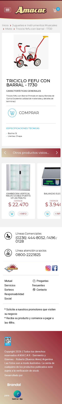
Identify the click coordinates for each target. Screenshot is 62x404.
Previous (6, 52)
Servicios (9, 285)
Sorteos (9, 289)
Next (55, 52)
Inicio (5, 25)
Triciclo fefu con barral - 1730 (34, 28)
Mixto (8, 28)
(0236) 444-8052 (30, 237)
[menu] (7, 10)
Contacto (41, 289)
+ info (23, 213)
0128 (20, 241)
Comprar (28, 113)
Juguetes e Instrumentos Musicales (34, 25)
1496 (51, 237)
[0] (54, 10)
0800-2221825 (28, 254)
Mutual (8, 281)
